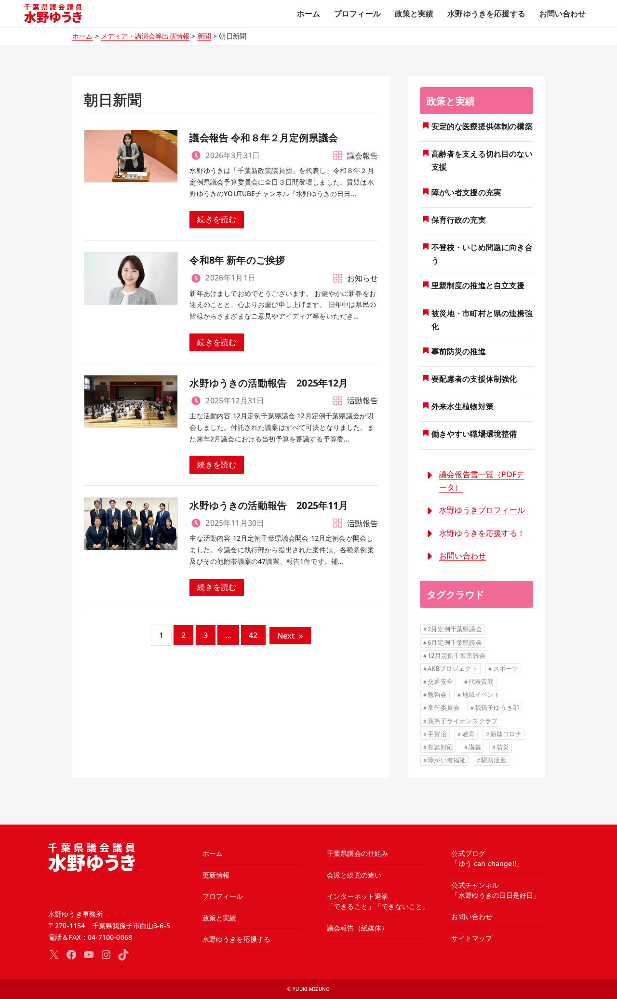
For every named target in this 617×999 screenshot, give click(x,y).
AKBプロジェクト (452, 668)
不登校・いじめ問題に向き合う (482, 254)
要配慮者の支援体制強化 (474, 378)
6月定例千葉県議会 (455, 642)
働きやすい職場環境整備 (474, 433)
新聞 (204, 35)
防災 (502, 747)
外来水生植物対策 (462, 406)
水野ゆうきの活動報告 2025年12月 (268, 382)
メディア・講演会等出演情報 (145, 35)
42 (253, 635)
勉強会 (437, 694)
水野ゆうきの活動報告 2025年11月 (268, 505)
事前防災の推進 (458, 351)
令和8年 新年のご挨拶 (237, 259)
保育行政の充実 (458, 219)
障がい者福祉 (447, 760)
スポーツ (506, 668)
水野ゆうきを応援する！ (482, 533)
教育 (468, 734)
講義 (475, 747)
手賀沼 (437, 734)
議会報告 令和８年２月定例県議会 (263, 137)
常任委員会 (443, 707)
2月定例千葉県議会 (455, 629)
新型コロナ (506, 734)
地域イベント (481, 694)
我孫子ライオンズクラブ (462, 721)
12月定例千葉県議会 (456, 655)
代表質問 (481, 681)
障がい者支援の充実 (466, 192)
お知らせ (362, 278)
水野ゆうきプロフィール (482, 510)
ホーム (82, 35)
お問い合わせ (462, 555)
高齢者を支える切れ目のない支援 (482, 160)
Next (290, 635)
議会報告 (362, 155)
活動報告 (362, 400)
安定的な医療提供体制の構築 (482, 126)
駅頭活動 (494, 760)
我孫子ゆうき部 (497, 707)
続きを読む (216, 219)
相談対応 (440, 747)
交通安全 (440, 681)
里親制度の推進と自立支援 (478, 285)
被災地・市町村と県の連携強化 (482, 320)
